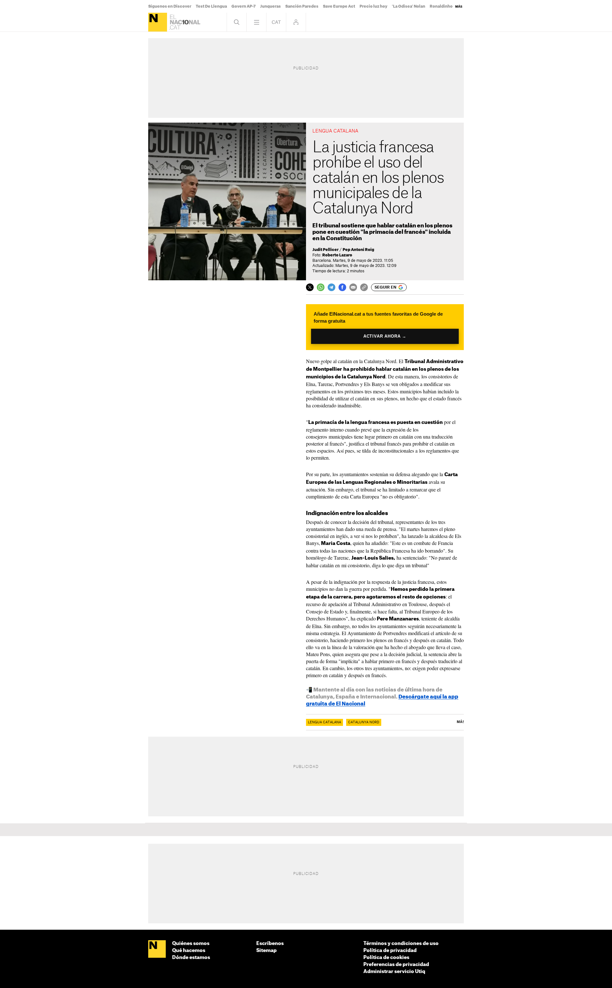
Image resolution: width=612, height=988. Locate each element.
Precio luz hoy (373, 6)
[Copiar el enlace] (364, 287)
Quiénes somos (190, 943)
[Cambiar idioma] (276, 22)
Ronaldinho (441, 6)
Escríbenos (270, 943)
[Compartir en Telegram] (331, 287)
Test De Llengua (211, 6)
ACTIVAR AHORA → (385, 336)
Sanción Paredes (301, 6)
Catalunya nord (363, 722)
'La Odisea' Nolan (408, 6)
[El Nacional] (157, 22)
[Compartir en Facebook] (342, 287)
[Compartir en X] (310, 287)
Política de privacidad (390, 950)
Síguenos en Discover (169, 6)
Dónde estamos (191, 957)
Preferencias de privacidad (396, 964)
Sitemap (266, 950)
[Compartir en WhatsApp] (320, 287)
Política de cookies (386, 957)
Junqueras (270, 6)
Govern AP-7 (243, 6)
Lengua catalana (324, 722)
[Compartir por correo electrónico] (353, 287)
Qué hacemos (188, 950)
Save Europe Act (339, 6)
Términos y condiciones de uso (401, 943)
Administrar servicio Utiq (394, 971)
